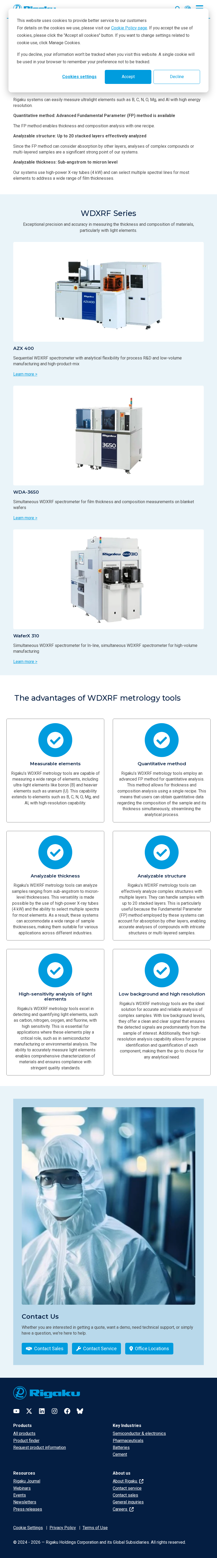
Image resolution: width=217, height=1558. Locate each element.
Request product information (39, 1447)
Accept (128, 76)
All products (24, 1433)
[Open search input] (177, 7)
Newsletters (24, 1502)
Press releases (27, 1509)
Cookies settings (79, 76)
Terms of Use (95, 1527)
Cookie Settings (28, 1527)
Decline (177, 76)
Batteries (121, 1447)
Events (19, 1495)
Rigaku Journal (26, 1481)
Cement (120, 1454)
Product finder (26, 1440)
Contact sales (125, 1495)
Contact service (127, 1488)
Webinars (22, 1488)
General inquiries (128, 1502)
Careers (120, 1509)
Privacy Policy (62, 1527)
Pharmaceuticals (128, 1440)
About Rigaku (125, 1481)
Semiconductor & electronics (139, 1433)
